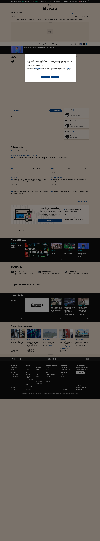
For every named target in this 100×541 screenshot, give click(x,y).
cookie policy (48, 64)
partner (68, 68)
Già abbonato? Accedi (50, 80)
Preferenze (45, 76)
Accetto (55, 76)
